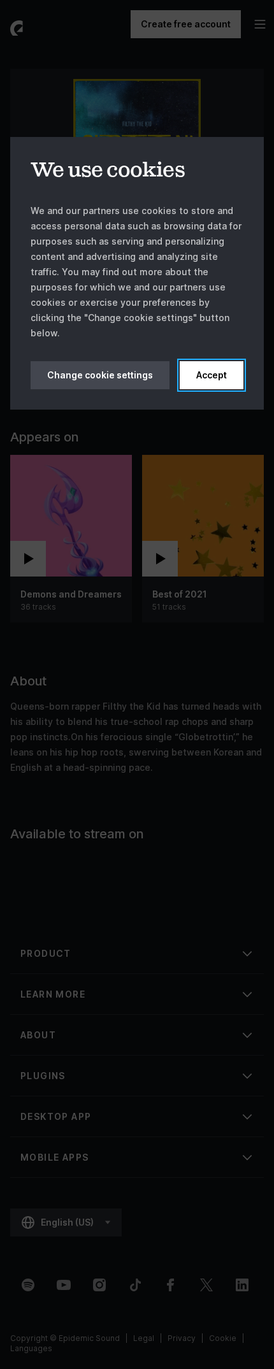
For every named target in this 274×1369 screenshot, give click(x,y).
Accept (211, 374)
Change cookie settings (100, 374)
